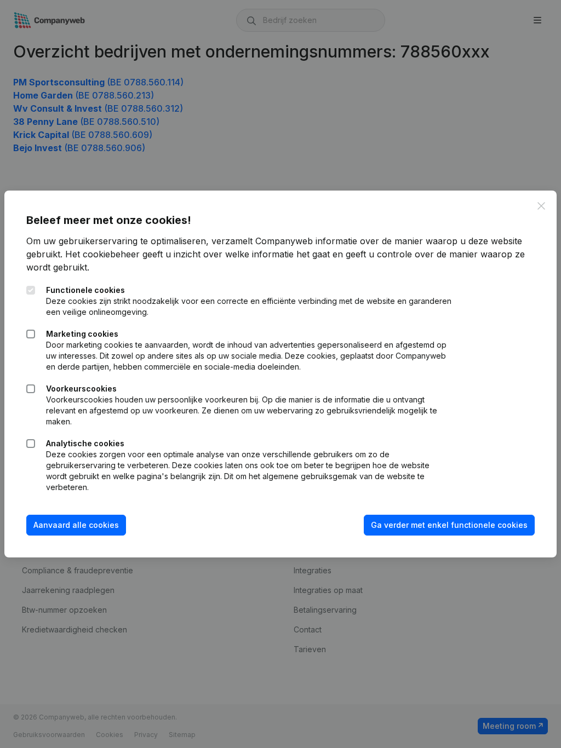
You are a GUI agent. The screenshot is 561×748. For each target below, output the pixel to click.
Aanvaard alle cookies (76, 525)
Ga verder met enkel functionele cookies (449, 525)
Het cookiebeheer (102, 254)
